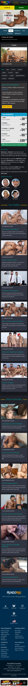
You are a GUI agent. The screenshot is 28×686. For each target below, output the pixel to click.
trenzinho (11, 78)
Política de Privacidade (4, 652)
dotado (20, 69)
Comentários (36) (7, 64)
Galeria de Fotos (19, 638)
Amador (3, 638)
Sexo (11, 30)
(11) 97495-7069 (13, 669)
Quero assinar (7, 106)
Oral (23, 30)
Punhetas (10, 33)
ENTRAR (21, 7)
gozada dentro (20, 75)
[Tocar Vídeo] (14, 54)
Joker (15, 187)
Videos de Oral (5, 634)
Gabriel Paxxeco (6, 187)
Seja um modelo (19, 650)
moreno (10, 72)
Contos (17, 634)
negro (17, 72)
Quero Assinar (19, 648)
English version (14, 623)
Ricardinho (15, 198)
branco (13, 69)
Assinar (16, 3)
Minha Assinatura (20, 646)
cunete (12, 75)
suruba (4, 78)
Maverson (5, 198)
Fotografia (4, 636)
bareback (4, 75)
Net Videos (18, 631)
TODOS (5, 30)
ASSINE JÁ (7, 7)
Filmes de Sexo (5, 631)
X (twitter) (5, 608)
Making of (4, 639)
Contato (17, 644)
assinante (5, 89)
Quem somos (5, 649)
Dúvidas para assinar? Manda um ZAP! (15, 145)
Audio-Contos (19, 636)
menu (22, 3)
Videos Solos (4, 632)
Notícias (3, 644)
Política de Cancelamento (5, 656)
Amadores (17, 30)
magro (4, 72)
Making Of (18, 33)
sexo (7, 69)
